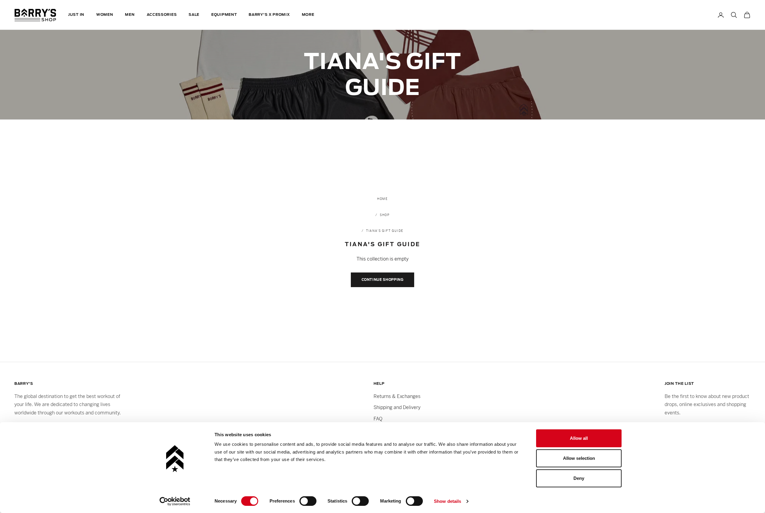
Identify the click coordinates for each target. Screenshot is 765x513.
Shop (385, 215)
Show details (447, 501)
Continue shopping (383, 279)
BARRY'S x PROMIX (269, 14)
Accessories (162, 14)
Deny (578, 478)
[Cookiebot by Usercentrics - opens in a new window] (175, 501)
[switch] (307, 501)
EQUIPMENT (224, 14)
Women (104, 14)
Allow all (579, 438)
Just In (76, 14)
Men (129, 14)
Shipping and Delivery (397, 407)
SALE (194, 14)
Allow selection (579, 458)
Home (382, 199)
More (308, 14)
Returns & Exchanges (397, 396)
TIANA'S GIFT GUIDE (384, 231)
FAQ (378, 419)
